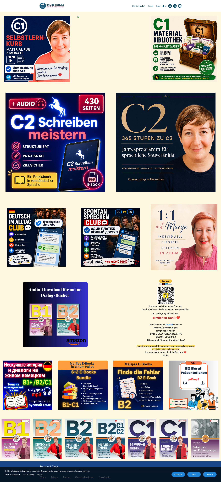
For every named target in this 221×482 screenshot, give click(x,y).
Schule (150, 6)
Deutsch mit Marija (49, 466)
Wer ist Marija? (138, 6)
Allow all (210, 474)
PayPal (169, 325)
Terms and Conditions (12, 474)
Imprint (40, 474)
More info (86, 471)
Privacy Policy (28, 474)
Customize (178, 474)
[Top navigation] (164, 6)
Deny (194, 474)
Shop (158, 6)
